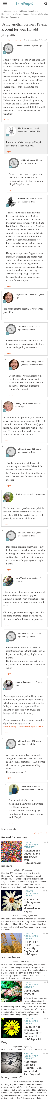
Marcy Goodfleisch (24, 404)
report (6, 120)
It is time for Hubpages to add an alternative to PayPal (32, 905)
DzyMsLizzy (21, 494)
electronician (22, 682)
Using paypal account (32, 992)
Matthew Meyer (25, 128)
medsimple (26, 786)
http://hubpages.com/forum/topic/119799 (23, 726)
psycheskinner (22, 295)
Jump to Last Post (14, 40)
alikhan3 (19, 46)
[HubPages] (24, 4)
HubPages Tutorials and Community (31, 844)
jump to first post (40, 833)
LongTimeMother (23, 578)
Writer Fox (23, 199)
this (38, 131)
